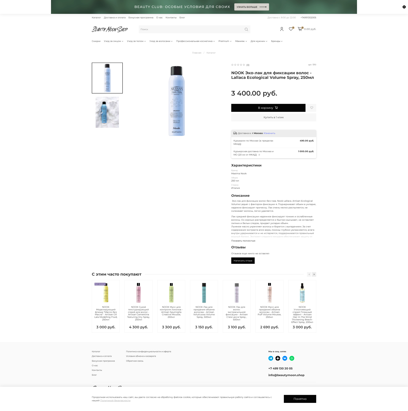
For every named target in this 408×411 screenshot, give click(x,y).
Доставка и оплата (115, 17)
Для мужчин (258, 41)
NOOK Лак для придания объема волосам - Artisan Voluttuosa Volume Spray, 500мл (204, 312)
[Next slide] (221, 101)
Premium (224, 41)
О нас (159, 17)
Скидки (96, 41)
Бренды (275, 41)
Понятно (300, 398)
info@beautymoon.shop (286, 375)
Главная (196, 52)
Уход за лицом (112, 41)
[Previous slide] (107, 66)
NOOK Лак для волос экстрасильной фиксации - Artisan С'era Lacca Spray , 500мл (237, 313)
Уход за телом (135, 41)
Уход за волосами (159, 41)
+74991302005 (308, 17)
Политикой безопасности (115, 400)
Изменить (269, 133)
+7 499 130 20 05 (280, 368)
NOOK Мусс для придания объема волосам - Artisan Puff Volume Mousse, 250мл (269, 312)
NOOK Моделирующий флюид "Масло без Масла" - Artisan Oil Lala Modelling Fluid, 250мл (105, 313)
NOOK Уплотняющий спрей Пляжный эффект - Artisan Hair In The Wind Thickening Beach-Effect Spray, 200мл (302, 315)
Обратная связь (134, 361)
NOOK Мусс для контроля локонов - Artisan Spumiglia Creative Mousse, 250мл (171, 312)
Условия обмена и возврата (141, 356)
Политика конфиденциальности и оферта (148, 351)
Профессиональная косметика (194, 41)
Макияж (240, 41)
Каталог (96, 17)
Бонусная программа (140, 17)
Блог (182, 17)
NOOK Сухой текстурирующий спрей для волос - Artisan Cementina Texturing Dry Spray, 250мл (138, 313)
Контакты (171, 17)
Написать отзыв (243, 260)
